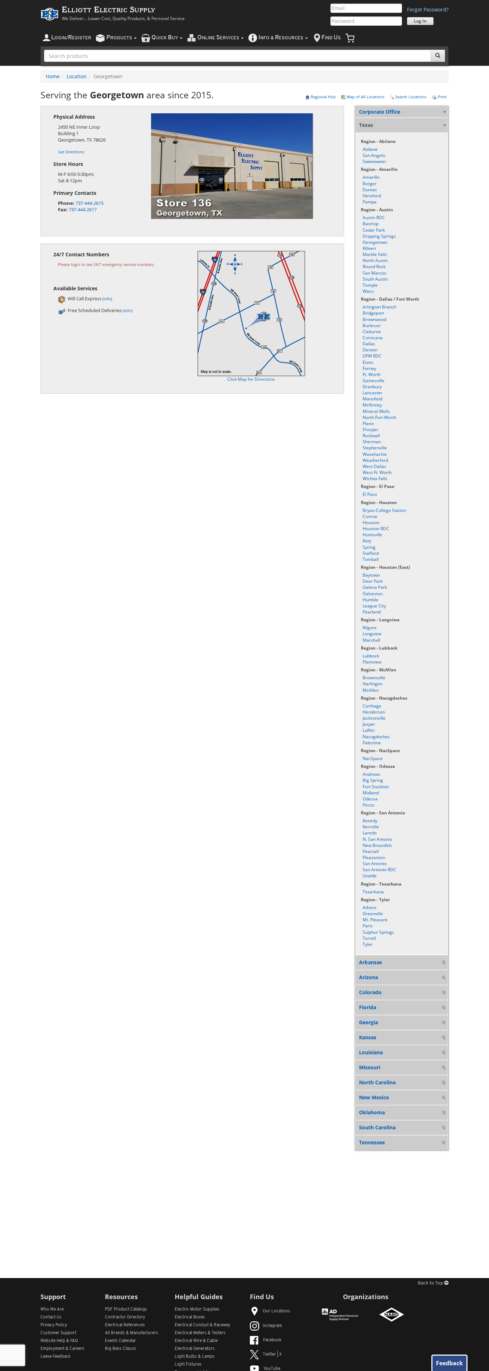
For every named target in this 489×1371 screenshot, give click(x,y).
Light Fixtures (188, 1364)
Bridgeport (373, 313)
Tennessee (372, 1142)
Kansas (367, 1037)
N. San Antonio (377, 839)
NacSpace (373, 758)
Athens (370, 907)
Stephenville (375, 448)
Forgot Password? (428, 9)
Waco (368, 291)
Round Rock (374, 266)
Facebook (272, 1340)
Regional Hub (323, 96)
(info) (107, 298)
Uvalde (370, 876)
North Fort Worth (379, 417)
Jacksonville (374, 718)
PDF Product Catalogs (126, 1309)
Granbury (372, 387)
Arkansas (370, 962)
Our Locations (276, 1311)
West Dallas (374, 466)
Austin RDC (374, 217)
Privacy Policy (53, 1325)
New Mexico (374, 1097)
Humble (370, 600)
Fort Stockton (376, 787)
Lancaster (372, 393)
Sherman (372, 442)
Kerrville (371, 827)
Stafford (371, 553)
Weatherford (375, 460)
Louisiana (371, 1052)
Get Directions (71, 151)
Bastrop (370, 224)
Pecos (368, 805)
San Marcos (374, 273)
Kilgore (370, 628)
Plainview (372, 662)
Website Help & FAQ (59, 1341)
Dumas (370, 190)
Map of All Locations (364, 96)
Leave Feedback (55, 1357)
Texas (366, 125)
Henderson (374, 712)
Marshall (371, 640)
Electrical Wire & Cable (196, 1341)
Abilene (370, 149)
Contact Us (51, 1317)
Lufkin (368, 730)
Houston (371, 522)
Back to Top (431, 1283)
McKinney (372, 405)
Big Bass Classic (120, 1349)
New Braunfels (377, 845)
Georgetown (375, 242)
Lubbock (371, 656)
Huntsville (372, 535)
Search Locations (410, 96)
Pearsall (371, 851)
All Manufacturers (131, 1333)
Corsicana (373, 338)
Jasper (369, 724)
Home (53, 76)
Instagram (272, 1326)
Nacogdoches (376, 737)
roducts (119, 38)
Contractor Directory (125, 1317)
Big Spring (373, 780)
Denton (370, 350)
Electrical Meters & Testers (200, 1333)
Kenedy (370, 821)
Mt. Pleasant (375, 920)
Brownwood (374, 319)
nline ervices (218, 38)
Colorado (370, 992)
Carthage (372, 706)
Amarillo (371, 177)
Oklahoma (372, 1112)
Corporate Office (379, 111)
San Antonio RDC (379, 870)
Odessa (370, 799)
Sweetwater (374, 161)
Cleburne (372, 332)
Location (77, 76)
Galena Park (375, 587)
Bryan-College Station (384, 510)
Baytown (371, 575)
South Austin (375, 279)
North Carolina (377, 1082)
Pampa (370, 202)
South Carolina (377, 1127)
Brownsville (374, 678)
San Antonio (375, 863)
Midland (371, 793)
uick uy (165, 38)
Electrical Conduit (202, 1325)
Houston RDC (376, 529)
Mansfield (372, 399)
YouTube (271, 1369)
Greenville (373, 914)
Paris (368, 926)
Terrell (369, 938)
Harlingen (372, 684)
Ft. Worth (372, 374)
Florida (367, 1007)
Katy (367, 541)
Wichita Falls (375, 478)
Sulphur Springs (378, 932)
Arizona (368, 977)
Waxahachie (375, 454)
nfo (280, 38)
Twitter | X (272, 1354)
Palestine (372, 743)
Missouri (369, 1067)
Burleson (372, 325)
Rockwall (371, 436)
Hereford (372, 196)
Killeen (369, 248)
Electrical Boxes (190, 1317)
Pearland (372, 612)
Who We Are (52, 1309)
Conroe (370, 516)
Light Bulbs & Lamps (195, 1357)
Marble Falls (375, 254)
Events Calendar (120, 1341)
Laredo (370, 833)
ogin (71, 38)
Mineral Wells (376, 411)
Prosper (370, 429)
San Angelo (374, 155)
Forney (369, 368)
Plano (368, 423)
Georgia (368, 1022)
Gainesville (373, 381)
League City (374, 606)
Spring (369, 547)
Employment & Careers (62, 1349)
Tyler (368, 944)
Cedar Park (374, 230)
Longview (372, 634)
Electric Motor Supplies (197, 1309)
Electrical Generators (195, 1349)
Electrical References (125, 1325)
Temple (370, 285)
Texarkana (373, 892)
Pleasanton (374, 857)
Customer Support (58, 1333)
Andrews (371, 774)
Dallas (369, 344)
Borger (370, 184)
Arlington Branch (379, 307)
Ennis (368, 362)
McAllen (371, 690)
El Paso (370, 494)
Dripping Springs (379, 236)
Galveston (373, 594)
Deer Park (373, 581)
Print (442, 96)
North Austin (375, 260)
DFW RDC (372, 356)
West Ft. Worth (377, 472)
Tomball (371, 559)
